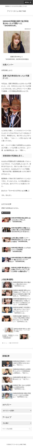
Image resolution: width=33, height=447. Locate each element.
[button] (29, 429)
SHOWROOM (6, 212)
